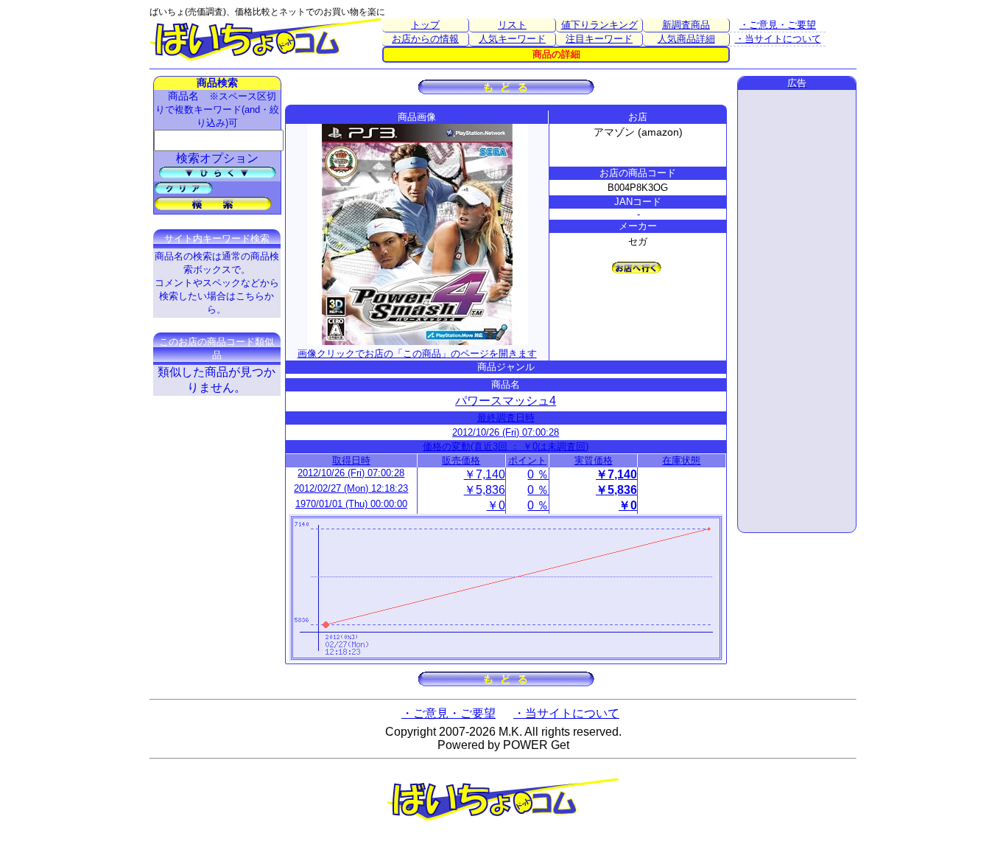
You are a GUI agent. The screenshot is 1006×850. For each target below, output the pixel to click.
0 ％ (538, 474)
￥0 (496, 505)
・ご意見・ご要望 (777, 24)
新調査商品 (686, 24)
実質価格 (593, 460)
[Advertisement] (797, 311)
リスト (512, 24)
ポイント (527, 460)
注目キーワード (599, 38)
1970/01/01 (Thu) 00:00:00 (351, 503)
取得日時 (351, 460)
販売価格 (461, 460)
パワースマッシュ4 (505, 400)
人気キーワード (512, 38)
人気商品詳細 (686, 38)
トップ (425, 24)
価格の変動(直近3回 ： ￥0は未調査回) (505, 446)
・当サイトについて (778, 38)
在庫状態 (681, 460)
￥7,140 (484, 474)
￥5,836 (484, 490)
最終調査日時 (506, 417)
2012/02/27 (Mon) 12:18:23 (351, 488)
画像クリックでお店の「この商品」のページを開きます (417, 353)
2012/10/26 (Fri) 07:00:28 (505, 432)
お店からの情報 (425, 38)
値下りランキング (599, 24)
